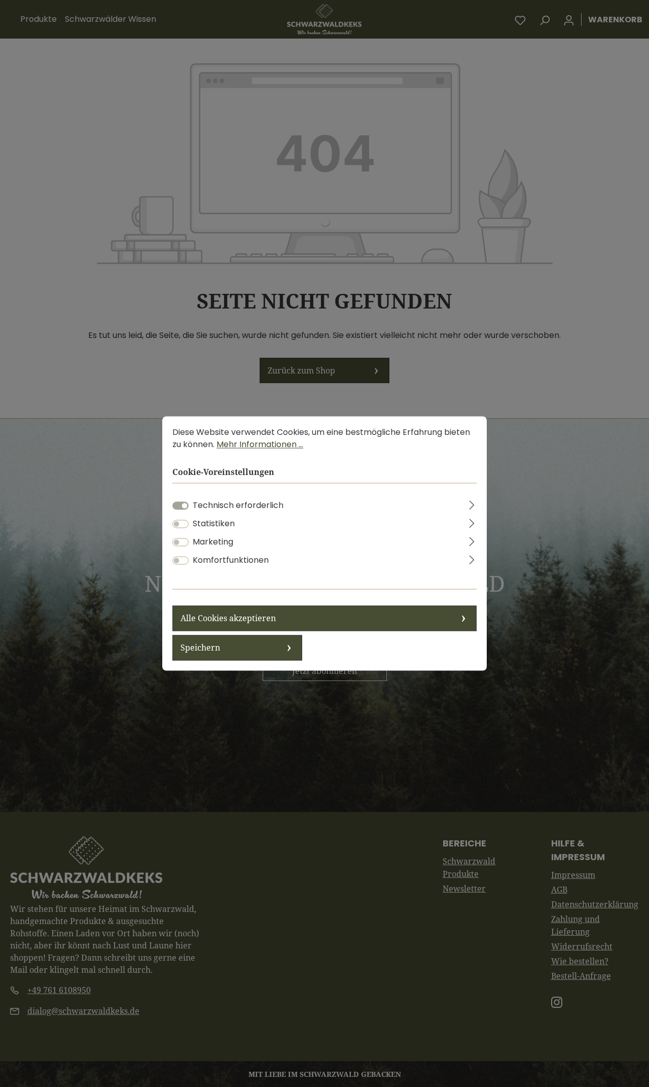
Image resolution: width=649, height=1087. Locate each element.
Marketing (213, 542)
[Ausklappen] (472, 504)
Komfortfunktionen (231, 560)
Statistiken (214, 524)
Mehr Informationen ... (260, 444)
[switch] (180, 524)
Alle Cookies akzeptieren (228, 618)
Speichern (200, 648)
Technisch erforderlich (238, 506)
